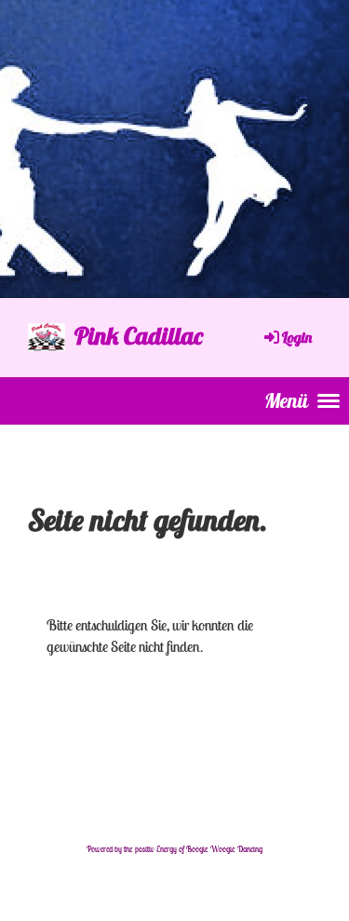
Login (297, 337)
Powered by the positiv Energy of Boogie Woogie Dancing (174, 849)
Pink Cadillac (138, 335)
